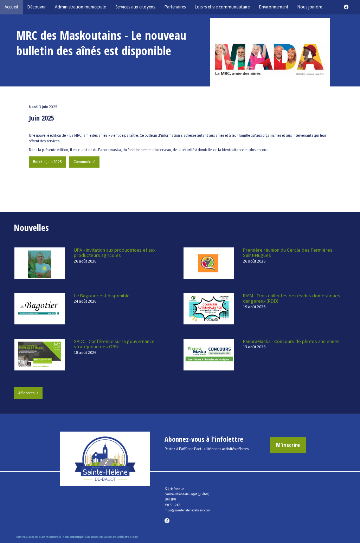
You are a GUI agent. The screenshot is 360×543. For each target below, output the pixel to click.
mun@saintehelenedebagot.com (187, 510)
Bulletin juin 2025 (47, 161)
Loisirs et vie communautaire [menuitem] (222, 7)
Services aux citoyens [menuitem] (135, 7)
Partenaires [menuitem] (175, 7)
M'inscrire (288, 445)
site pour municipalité (75, 536)
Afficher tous (28, 392)
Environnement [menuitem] (273, 7)
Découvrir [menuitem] (36, 7)
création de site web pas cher (102, 536)
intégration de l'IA (55, 536)
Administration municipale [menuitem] (80, 7)
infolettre (123, 536)
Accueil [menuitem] (11, 7)
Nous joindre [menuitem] (309, 7)
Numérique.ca (23, 536)
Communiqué (84, 161)
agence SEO (38, 536)
